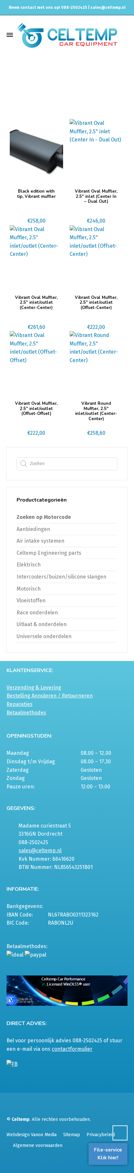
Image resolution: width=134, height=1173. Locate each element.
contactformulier (72, 1049)
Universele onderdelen (44, 636)
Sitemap (71, 1134)
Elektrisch (29, 565)
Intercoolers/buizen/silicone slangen (61, 577)
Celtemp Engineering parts (49, 553)
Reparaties (20, 704)
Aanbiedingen (33, 529)
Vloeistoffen (31, 600)
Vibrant (52, 95)
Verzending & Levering (34, 687)
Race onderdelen (37, 612)
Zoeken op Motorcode (44, 517)
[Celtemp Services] (67, 34)
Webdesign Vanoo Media (32, 1134)
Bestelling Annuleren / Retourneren (50, 696)
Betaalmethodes (26, 713)
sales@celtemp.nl (108, 7)
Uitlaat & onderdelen (56, 89)
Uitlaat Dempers (100, 89)
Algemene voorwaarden (37, 1145)
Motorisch (29, 589)
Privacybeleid (101, 1134)
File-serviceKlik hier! (108, 1154)
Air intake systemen (40, 541)
